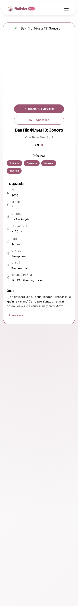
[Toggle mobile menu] (66, 9)
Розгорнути (16, 315)
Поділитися (41, 120)
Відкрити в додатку (41, 108)
